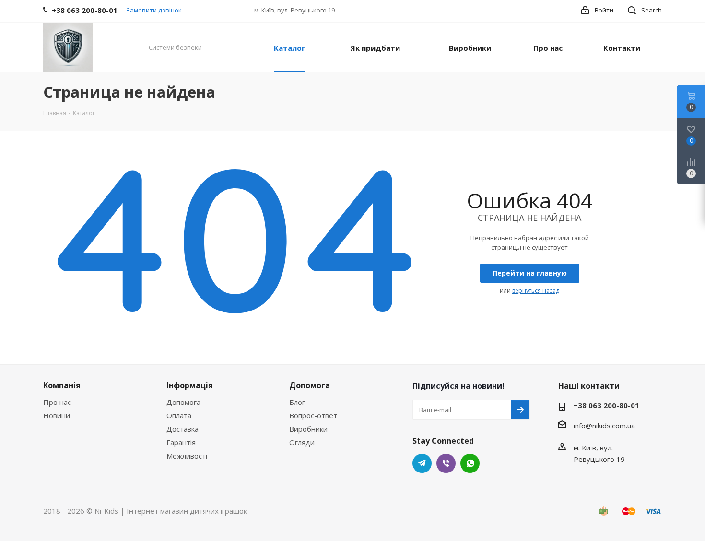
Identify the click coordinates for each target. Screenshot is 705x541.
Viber (446, 463)
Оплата (178, 415)
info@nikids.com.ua (604, 425)
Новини (56, 415)
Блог (297, 402)
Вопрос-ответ (313, 415)
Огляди (302, 442)
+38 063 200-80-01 (606, 405)
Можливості (186, 455)
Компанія (62, 385)
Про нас (57, 402)
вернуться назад (535, 291)
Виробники (308, 429)
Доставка (182, 429)
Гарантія (181, 442)
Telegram (422, 463)
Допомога (183, 402)
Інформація (189, 385)
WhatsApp (470, 463)
